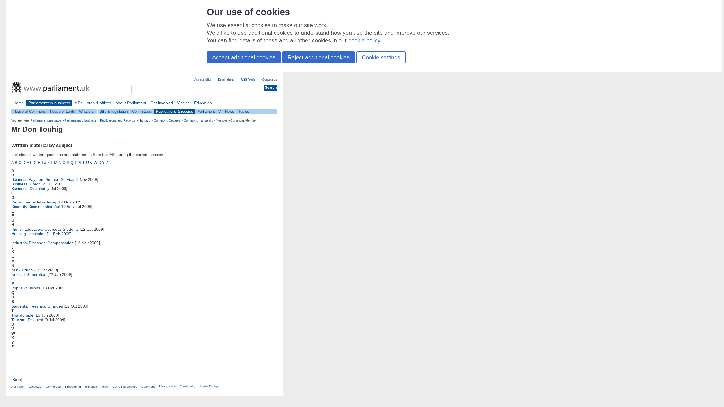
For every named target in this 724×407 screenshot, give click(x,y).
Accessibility (202, 79)
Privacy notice (167, 386)
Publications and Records (117, 120)
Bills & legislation (114, 111)
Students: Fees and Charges (37, 306)
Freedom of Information (81, 386)
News (229, 111)
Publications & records (174, 111)
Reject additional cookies (319, 57)
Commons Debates (167, 120)
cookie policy (364, 40)
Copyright (148, 386)
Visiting (183, 103)
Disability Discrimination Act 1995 (40, 206)
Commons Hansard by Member (205, 120)
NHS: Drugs (22, 270)
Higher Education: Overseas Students (45, 229)
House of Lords (62, 111)
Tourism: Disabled (27, 319)
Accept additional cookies (243, 57)
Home (18, 103)
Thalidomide (22, 315)
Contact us (269, 79)
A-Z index (18, 386)
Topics (243, 111)
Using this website (124, 386)
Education (203, 103)
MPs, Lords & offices (92, 103)
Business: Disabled (28, 188)
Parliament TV (209, 111)
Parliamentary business (49, 103)
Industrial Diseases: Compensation (42, 243)
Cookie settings (381, 57)
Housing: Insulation (28, 233)
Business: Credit (25, 184)
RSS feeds (248, 79)
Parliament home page (46, 120)
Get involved (161, 103)
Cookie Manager (209, 386)
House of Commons (29, 111)
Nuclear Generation (28, 274)
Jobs (104, 386)
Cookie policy (188, 386)
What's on (87, 111)
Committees (142, 111)
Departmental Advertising (33, 202)
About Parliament (130, 103)
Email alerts (226, 79)
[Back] (16, 379)
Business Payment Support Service (42, 179)
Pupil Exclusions (25, 288)
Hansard (144, 120)
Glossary (35, 386)
